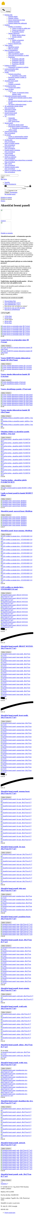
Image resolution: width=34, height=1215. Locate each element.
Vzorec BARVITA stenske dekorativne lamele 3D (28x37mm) (15, 359)
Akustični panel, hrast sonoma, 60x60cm (16, 531)
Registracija (12, 184)
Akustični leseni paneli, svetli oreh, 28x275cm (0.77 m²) (14, 1007)
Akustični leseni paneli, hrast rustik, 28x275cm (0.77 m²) (14, 716)
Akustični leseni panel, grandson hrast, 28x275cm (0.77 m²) (16, 918)
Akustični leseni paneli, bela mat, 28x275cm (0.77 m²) (13, 889)
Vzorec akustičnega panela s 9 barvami (16, 389)
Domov (3, 201)
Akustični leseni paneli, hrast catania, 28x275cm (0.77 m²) (15, 989)
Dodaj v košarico (6, 345)
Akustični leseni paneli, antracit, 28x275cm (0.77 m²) (13, 1144)
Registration (13, 192)
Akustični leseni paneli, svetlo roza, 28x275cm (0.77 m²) (14, 1064)
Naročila (7, 182)
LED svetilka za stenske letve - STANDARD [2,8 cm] (12, 588)
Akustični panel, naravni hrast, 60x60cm (16, 511)
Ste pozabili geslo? (10, 194)
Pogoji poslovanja (10, 1212)
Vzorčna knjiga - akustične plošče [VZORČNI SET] (14, 481)
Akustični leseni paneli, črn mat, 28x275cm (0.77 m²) (13, 848)
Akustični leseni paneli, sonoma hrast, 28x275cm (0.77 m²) (15, 792)
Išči (2, 177)
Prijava (7, 184)
